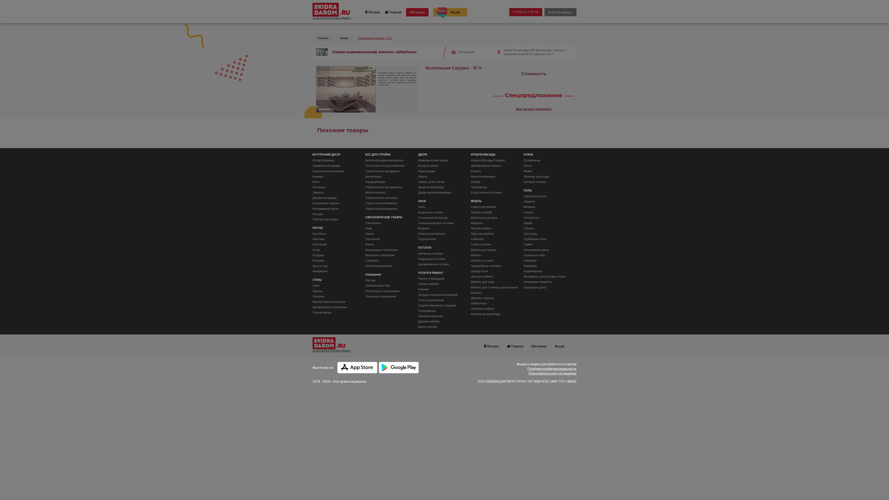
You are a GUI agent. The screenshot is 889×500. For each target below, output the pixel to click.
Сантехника (373, 223)
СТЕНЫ (317, 279)
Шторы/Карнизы (323, 160)
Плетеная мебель (482, 308)
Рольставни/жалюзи (431, 233)
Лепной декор (322, 312)
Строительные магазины (381, 198)
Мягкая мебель (481, 228)
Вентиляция (373, 176)
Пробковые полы (535, 239)
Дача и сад (320, 266)
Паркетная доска (535, 196)
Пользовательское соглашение (552, 373)
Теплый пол (531, 217)
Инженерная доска (536, 250)
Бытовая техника (535, 182)
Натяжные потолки (430, 253)
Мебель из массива (484, 217)
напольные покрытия (538, 282)
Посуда (317, 214)
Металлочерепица (483, 176)
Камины (318, 176)
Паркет (528, 244)
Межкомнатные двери (433, 160)
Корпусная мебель (483, 207)
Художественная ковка (328, 171)
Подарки (318, 255)
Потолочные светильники (382, 291)
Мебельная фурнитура (485, 314)
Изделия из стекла (430, 212)
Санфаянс (372, 260)
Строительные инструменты (383, 187)
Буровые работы (429, 321)
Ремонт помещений (431, 278)
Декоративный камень (486, 165)
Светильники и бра (377, 285)
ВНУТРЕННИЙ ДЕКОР (326, 154)
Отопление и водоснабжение (385, 165)
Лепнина (318, 296)
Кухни (528, 165)
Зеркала (318, 192)
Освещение (373, 274)
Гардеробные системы (486, 266)
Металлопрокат (375, 192)
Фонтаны (319, 239)
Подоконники (427, 239)
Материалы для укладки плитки (545, 276)
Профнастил (479, 187)
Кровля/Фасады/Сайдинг (488, 160)
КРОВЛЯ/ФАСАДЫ (483, 154)
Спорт (316, 250)
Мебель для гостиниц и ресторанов (494, 287)
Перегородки (426, 171)
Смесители (372, 239)
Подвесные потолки (431, 259)
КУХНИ (528, 154)
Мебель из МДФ (481, 212)
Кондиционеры (375, 182)
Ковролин (530, 260)
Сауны (369, 233)
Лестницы (319, 187)
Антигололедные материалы (384, 160)
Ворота (422, 176)
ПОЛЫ (528, 190)
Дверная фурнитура (431, 187)
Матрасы (477, 223)
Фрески (317, 291)
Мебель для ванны (483, 250)
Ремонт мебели (428, 284)
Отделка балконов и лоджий (437, 305)
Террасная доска (535, 287)
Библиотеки (478, 303)
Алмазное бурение (430, 316)
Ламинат (529, 201)
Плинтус (529, 228)
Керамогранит (533, 271)
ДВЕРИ (422, 154)
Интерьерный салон (326, 208)
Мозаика (529, 207)
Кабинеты (477, 239)
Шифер (475, 182)
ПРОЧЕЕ (318, 228)
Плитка (528, 212)
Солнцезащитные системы (436, 223)
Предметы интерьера (326, 165)
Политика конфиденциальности (551, 369)
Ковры (528, 223)
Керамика (530, 266)
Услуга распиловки (431, 300)
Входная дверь (428, 165)
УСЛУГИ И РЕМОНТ (430, 273)
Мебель (476, 255)
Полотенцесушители (378, 266)
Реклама (318, 260)
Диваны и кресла (482, 298)
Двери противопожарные (434, 192)
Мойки (528, 171)
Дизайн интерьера (325, 198)
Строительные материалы (382, 171)
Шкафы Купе (479, 271)
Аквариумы (320, 271)
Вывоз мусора (427, 326)
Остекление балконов (433, 217)
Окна (421, 207)
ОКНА (422, 201)
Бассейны (319, 233)
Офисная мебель (482, 233)
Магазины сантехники (380, 255)
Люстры (370, 280)
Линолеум (530, 233)
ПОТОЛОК (425, 247)
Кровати (476, 292)
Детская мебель (482, 276)
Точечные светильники (380, 296)
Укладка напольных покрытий (438, 295)
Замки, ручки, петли (431, 182)
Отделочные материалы (381, 203)
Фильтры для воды (536, 176)
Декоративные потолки (433, 264)
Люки (368, 228)
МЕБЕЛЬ (476, 201)
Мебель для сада (482, 282)
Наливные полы (534, 255)
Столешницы (532, 160)
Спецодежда (426, 310)
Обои (316, 285)
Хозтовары (320, 244)
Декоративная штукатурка (330, 307)
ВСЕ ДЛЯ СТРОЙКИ (378, 154)
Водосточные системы (486, 192)
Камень (476, 171)
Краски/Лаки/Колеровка (329, 301)
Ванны (369, 244)
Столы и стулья (481, 244)
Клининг (423, 289)
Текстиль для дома (325, 219)
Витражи (423, 228)
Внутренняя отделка (326, 203)
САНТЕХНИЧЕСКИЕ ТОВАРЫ (383, 217)
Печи (316, 182)
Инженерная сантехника (381, 250)
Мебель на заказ (482, 260)
